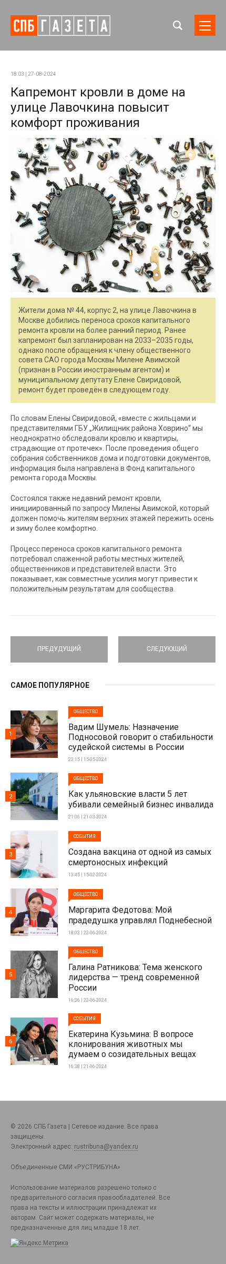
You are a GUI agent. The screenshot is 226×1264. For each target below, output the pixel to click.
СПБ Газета (60, 25)
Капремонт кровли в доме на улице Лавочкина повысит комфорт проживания (98, 107)
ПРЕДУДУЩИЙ (59, 644)
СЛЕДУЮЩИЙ (167, 644)
